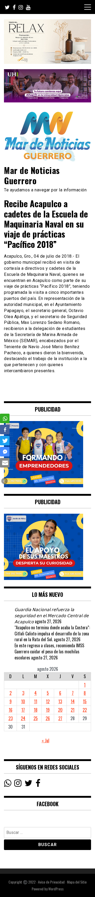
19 (48, 710)
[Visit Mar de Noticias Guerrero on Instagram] (17, 784)
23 (10, 718)
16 (10, 710)
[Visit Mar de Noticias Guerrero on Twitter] (28, 784)
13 (60, 701)
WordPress (56, 888)
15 (85, 701)
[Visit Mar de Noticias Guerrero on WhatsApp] (7, 784)
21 (72, 710)
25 (36, 718)
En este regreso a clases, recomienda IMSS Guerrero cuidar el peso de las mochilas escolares (49, 651)
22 (85, 710)
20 (60, 710)
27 (60, 718)
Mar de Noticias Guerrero (32, 175)
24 (23, 718)
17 (23, 710)
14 (73, 701)
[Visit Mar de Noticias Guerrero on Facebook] (38, 784)
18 (35, 710)
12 (48, 701)
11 (35, 701)
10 (23, 701)
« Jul (45, 740)
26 (48, 718)
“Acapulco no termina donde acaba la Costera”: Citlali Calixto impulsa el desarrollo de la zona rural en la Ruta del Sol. (52, 633)
